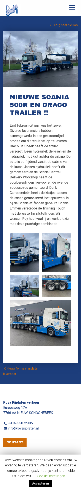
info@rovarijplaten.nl (23, 428)
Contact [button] (14, 442)
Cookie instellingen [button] (51, 476)
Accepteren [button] (40, 483)
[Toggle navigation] (72, 9)
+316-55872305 (20, 423)
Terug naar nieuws (64, 25)
